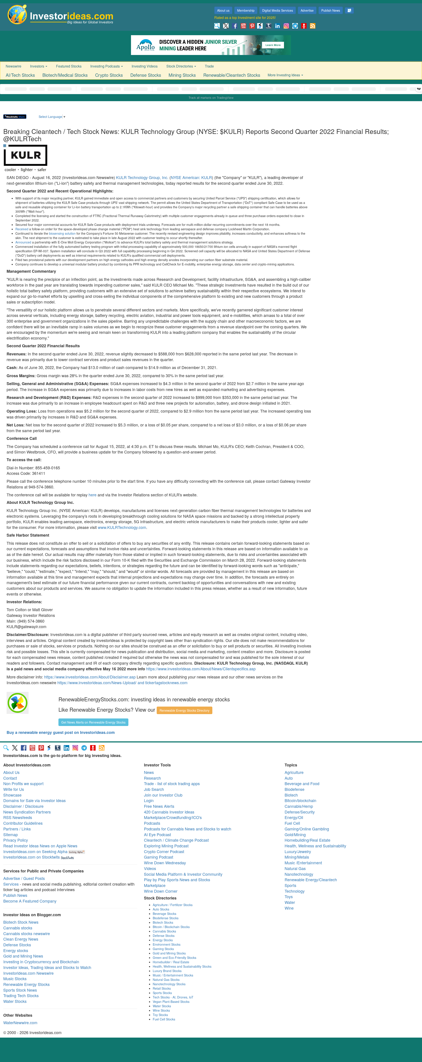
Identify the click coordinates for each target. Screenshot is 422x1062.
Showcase (12, 795)
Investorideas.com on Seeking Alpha (35, 851)
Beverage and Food (302, 783)
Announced (23, 242)
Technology (295, 891)
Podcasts (152, 823)
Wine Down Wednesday (165, 862)
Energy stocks (15, 950)
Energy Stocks (163, 940)
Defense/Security (300, 812)
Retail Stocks (162, 988)
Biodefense (294, 789)
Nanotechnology (299, 874)
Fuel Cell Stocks (164, 1019)
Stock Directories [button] (180, 66)
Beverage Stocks (164, 913)
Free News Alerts (159, 806)
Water (290, 902)
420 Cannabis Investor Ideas (169, 812)
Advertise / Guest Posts (24, 878)
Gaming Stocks (163, 949)
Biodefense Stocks (165, 918)
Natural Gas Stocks (166, 979)
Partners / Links (17, 829)
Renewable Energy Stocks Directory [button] (184, 710)
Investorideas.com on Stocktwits (31, 857)
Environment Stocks (166, 944)
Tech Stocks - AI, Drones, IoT (173, 997)
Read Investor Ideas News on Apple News (40, 845)
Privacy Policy (15, 840)
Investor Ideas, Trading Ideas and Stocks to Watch (47, 967)
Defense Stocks (145, 75)
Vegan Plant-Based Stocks (171, 1001)
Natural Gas (295, 868)
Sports (290, 885)
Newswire (13, 66)
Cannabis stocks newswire (26, 933)
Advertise (307, 10)
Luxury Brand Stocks (167, 971)
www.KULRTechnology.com (122, 527)
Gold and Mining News (23, 956)
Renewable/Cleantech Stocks (231, 75)
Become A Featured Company (29, 901)
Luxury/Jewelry (298, 851)
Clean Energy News (20, 939)
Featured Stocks (69, 66)
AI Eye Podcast (157, 834)
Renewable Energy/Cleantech (311, 879)
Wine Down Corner (160, 891)
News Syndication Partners (27, 812)
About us (223, 10)
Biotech (291, 795)
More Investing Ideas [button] (284, 74)
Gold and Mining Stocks (169, 953)
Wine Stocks (161, 1010)
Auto (289, 778)
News (149, 772)
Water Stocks (15, 1001)
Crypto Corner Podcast (164, 851)
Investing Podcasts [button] (105, 66)
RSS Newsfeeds (17, 817)
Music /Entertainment (303, 862)
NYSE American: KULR (191, 177)
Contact (10, 778)
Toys (289, 896)
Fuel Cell (292, 823)
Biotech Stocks (163, 922)
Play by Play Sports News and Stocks (177, 879)
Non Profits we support (23, 783)
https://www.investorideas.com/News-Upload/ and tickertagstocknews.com (122, 682)
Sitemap (10, 834)
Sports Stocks (162, 993)
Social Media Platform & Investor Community (183, 874)
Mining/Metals (297, 857)
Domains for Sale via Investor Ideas (34, 800)
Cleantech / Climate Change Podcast (176, 840)
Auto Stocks (161, 909)
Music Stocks (15, 978)
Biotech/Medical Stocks (65, 75)
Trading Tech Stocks (21, 995)
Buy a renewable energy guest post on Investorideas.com (61, 732)
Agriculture (294, 772)
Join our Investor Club (163, 795)
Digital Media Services (277, 10)
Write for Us (13, 789)
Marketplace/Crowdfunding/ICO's (173, 817)
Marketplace (155, 885)
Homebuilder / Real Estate (171, 962)
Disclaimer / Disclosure (23, 806)
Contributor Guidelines (23, 823)
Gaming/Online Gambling (307, 829)
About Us (11, 772)
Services (11, 884)
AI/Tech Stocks (20, 75)
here (92, 494)
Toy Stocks (160, 1015)
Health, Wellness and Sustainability (315, 845)
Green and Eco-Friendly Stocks (174, 957)
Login (149, 800)
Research (152, 778)
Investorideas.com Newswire (28, 973)
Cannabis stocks (17, 927)
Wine (289, 908)
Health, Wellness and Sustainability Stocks (182, 966)
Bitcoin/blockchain (300, 800)
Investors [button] (37, 66)
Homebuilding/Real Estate (307, 840)
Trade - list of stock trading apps (172, 783)
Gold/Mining (295, 834)
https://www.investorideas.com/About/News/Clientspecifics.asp (201, 668)
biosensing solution (62, 233)
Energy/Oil (294, 817)
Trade (209, 66)
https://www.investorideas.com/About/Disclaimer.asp (90, 677)
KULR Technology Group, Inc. (142, 177)
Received (21, 229)
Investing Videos (145, 66)
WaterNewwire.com (20, 1022)
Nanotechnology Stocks (169, 984)
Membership (246, 10)
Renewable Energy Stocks (26, 984)
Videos (150, 868)
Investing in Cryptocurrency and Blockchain (41, 961)
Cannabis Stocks (164, 931)
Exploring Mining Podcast (166, 845)
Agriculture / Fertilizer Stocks (173, 905)
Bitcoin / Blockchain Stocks (171, 927)
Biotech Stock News (20, 922)
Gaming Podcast (158, 857)
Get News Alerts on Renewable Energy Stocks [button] (93, 722)
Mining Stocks (182, 75)
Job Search (154, 789)
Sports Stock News (20, 990)
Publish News (330, 10)
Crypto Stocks (109, 75)
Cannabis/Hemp (299, 806)
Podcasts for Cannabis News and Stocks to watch (187, 829)
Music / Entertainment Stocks (173, 975)
